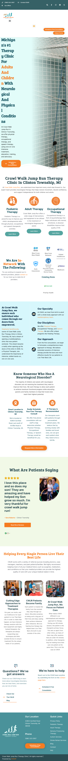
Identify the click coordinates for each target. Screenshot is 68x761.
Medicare (60, 270)
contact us (23, 274)
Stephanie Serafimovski (10, 329)
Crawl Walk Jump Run (12, 187)
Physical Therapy (50, 326)
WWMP (13, 759)
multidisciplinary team (45, 317)
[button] (9, 20)
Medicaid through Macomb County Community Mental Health (48, 268)
